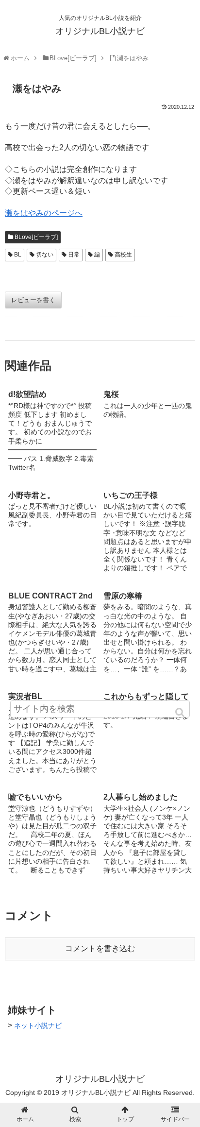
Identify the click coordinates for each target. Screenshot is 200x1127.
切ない (44, 254)
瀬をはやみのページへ (44, 213)
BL (17, 254)
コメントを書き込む (100, 948)
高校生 (123, 254)
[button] (180, 712)
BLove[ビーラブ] (36, 237)
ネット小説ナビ (38, 1025)
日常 (74, 254)
